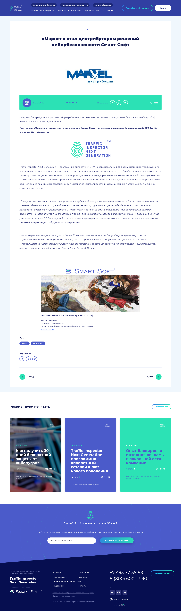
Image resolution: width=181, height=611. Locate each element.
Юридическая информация (64, 596)
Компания (76, 10)
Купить (163, 8)
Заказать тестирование (116, 540)
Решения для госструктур (75, 5)
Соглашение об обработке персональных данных (73, 593)
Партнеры (89, 10)
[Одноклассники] (119, 102)
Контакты (108, 10)
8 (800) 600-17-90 (128, 578)
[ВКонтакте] (112, 102)
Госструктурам (60, 577)
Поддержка (63, 10)
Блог (98, 10)
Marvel (24, 343)
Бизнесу (57, 572)
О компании (83, 572)
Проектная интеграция (42, 10)
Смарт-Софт (38, 343)
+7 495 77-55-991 (127, 572)
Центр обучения (103, 5)
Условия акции (47, 329)
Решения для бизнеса (44, 5)
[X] (125, 102)
